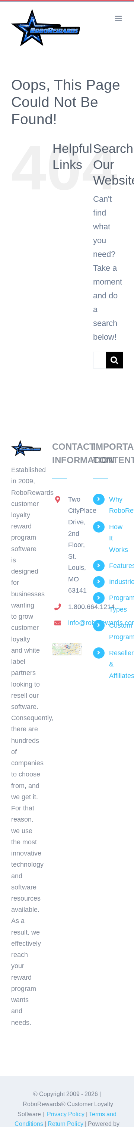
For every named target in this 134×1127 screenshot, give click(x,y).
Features (116, 565)
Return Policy (65, 1124)
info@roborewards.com (75, 623)
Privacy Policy (65, 1114)
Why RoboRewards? (116, 505)
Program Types (116, 603)
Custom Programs (116, 631)
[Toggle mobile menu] (119, 18)
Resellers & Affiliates (116, 664)
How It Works (116, 538)
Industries (116, 582)
